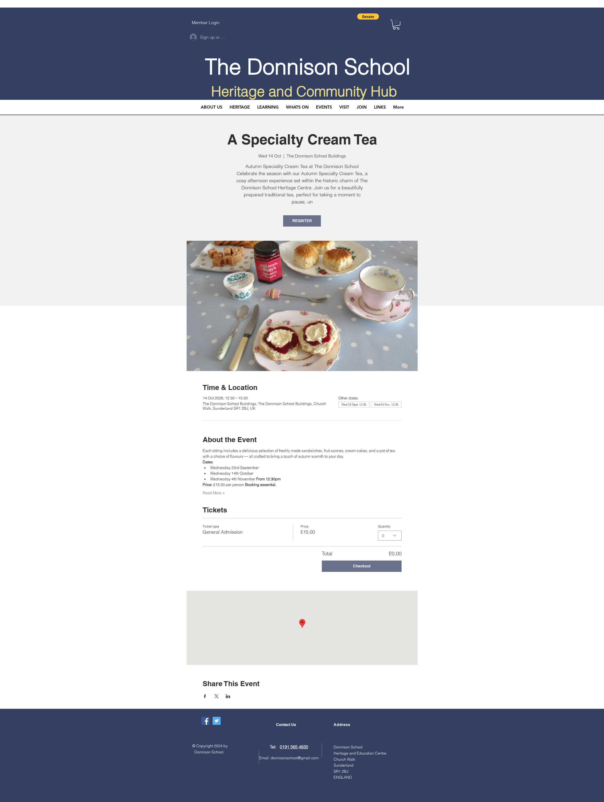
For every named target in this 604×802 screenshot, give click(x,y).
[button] (368, 16)
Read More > (214, 492)
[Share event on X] (216, 696)
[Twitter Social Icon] (217, 721)
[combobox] (390, 535)
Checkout (361, 566)
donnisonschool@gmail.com (295, 758)
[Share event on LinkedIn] (228, 696)
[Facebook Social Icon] (205, 721)
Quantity (384, 526)
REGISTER (302, 221)
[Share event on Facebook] (205, 696)
